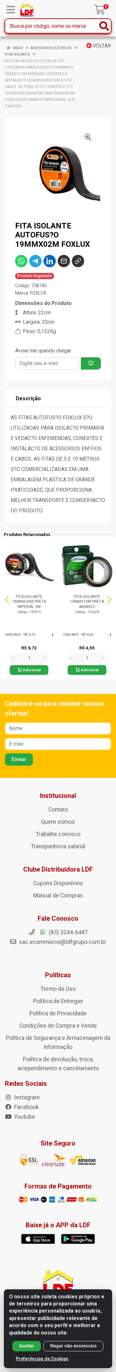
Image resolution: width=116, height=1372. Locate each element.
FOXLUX (38, 293)
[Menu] (10, 10)
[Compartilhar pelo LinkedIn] (50, 261)
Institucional (58, 796)
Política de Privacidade (58, 1013)
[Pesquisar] (104, 26)
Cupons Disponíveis (58, 883)
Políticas (58, 975)
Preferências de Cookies (42, 1358)
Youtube (24, 1117)
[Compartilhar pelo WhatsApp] (21, 261)
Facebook (26, 1107)
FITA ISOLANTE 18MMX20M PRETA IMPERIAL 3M (29, 601)
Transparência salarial (58, 846)
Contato (58, 809)
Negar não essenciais (73, 1345)
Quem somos (58, 822)
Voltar (101, 46)
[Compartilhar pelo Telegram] (35, 261)
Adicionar (31, 669)
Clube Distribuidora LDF (58, 869)
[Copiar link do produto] (78, 261)
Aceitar (26, 1345)
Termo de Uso (58, 989)
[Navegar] (7, 599)
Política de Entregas (58, 1001)
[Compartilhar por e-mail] (64, 261)
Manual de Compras (58, 895)
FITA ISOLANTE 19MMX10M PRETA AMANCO (87, 601)
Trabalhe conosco (58, 834)
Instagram (26, 1097)
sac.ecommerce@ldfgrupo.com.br (62, 942)
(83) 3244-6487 (67, 932)
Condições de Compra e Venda (58, 1025)
